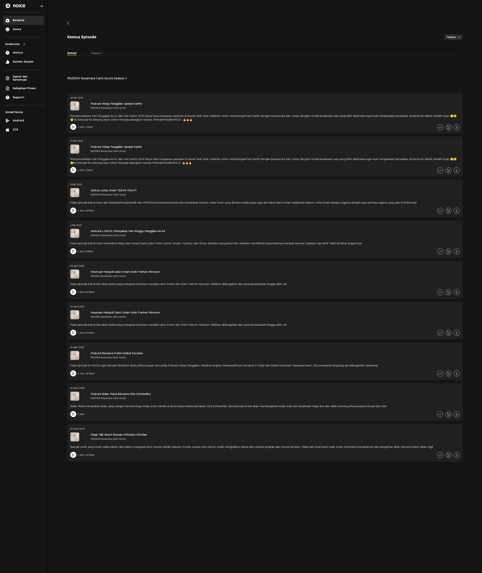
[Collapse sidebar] (42, 6)
